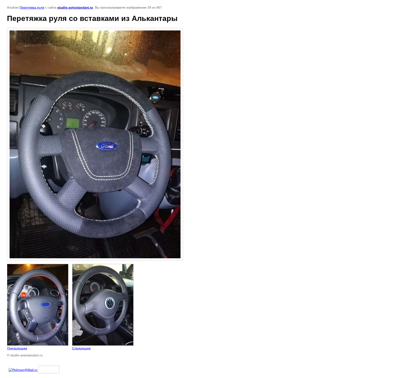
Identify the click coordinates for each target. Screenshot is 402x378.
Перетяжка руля (32, 7)
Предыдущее (17, 348)
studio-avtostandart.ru (75, 7)
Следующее (81, 348)
